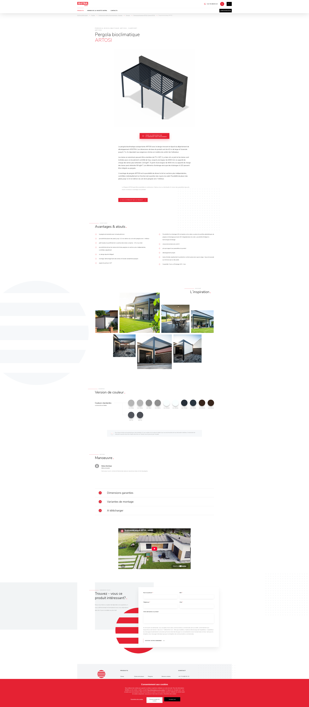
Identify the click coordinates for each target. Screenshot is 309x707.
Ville (181, 602)
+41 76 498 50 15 (212, 4)
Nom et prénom (148, 593)
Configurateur (225, 10)
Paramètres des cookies (137, 699)
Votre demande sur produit (150, 612)
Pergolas (150, 676)
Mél (180, 593)
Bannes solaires (166, 676)
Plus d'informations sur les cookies (156, 690)
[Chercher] (222, 4)
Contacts (114, 10)
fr (228, 4)
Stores (122, 676)
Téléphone (146, 602)
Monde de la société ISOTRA (97, 10)
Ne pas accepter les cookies (154, 700)
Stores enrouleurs (139, 676)
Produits (80, 10)
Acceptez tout (172, 699)
